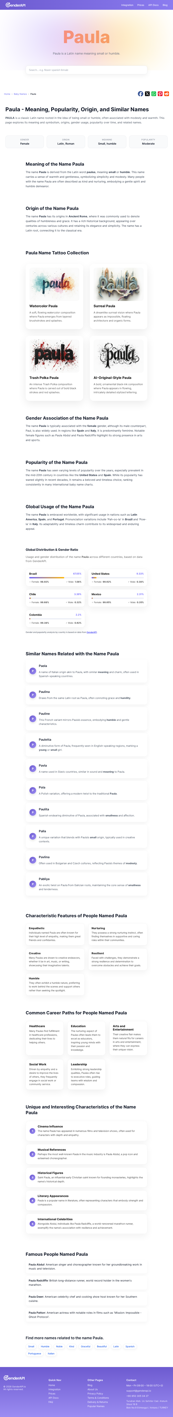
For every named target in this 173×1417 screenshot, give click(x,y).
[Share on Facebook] (140, 94)
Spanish (130, 1346)
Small (31, 1346)
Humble (45, 1346)
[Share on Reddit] (166, 94)
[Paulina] (86, 694)
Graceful (85, 1346)
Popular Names (96, 1406)
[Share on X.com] (147, 94)
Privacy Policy (95, 1393)
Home (7, 94)
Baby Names (20, 94)
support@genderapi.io (138, 1390)
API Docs (153, 5)
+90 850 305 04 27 (137, 1395)
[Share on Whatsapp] (153, 94)
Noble (59, 1346)
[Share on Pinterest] (160, 94)
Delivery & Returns (98, 1402)
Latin (116, 1346)
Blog (165, 5)
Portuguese (34, 1353)
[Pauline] (86, 718)
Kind (71, 1346)
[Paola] (86, 671)
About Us (93, 1389)
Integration (127, 5)
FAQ (50, 1402)
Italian (51, 1353)
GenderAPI (92, 632)
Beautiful (102, 1346)
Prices (140, 5)
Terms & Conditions (98, 1397)
